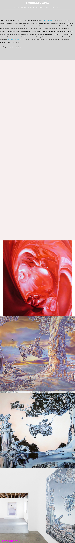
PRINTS (59, 8)
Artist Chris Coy (46, 20)
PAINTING (16, 8)
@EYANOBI (31, 8)
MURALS (23, 8)
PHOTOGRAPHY (40, 8)
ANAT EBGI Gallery (13, 39)
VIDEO (48, 8)
